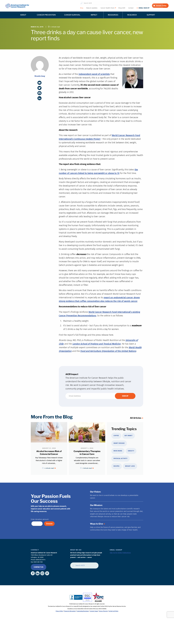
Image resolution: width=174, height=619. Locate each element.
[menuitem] (81, 8)
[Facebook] (39, 93)
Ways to (96, 523)
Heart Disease (119, 443)
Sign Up (144, 8)
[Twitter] (39, 88)
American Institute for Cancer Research (17, 6)
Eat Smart (128, 435)
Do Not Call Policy (113, 611)
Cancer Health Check (107, 8)
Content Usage (94, 611)
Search (81, 3)
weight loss (130, 466)
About (23, 15)
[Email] (39, 83)
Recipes (116, 466)
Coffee (116, 435)
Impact (94, 15)
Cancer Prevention (46, 15)
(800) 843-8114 (40, 560)
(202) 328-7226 (38, 562)
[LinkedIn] (39, 98)
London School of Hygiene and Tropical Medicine (96, 343)
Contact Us (38, 567)
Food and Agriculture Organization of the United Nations (108, 351)
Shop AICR (121, 8)
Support (151, 15)
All (135, 418)
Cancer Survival (72, 15)
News (91, 8)
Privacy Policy (59, 611)
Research (132, 15)
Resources (113, 15)
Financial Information (70, 611)
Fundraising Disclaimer (83, 611)
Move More (118, 451)
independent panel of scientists (94, 74)
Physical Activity (120, 458)
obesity (131, 451)
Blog (81, 8)
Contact (130, 8)
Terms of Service (103, 611)
